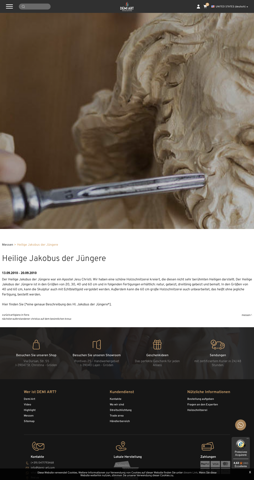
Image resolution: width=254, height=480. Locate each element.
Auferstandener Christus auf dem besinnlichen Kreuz (42, 319)
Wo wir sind (117, 404)
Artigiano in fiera (20, 315)
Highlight (30, 410)
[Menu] (247, 439)
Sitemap (29, 421)
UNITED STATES (230, 6)
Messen (7, 245)
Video (27, 404)
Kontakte (115, 399)
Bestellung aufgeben (200, 399)
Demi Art (29, 399)
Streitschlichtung (121, 410)
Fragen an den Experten (202, 404)
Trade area (117, 415)
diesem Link (190, 472)
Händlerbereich (120, 421)
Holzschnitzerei (197, 410)
